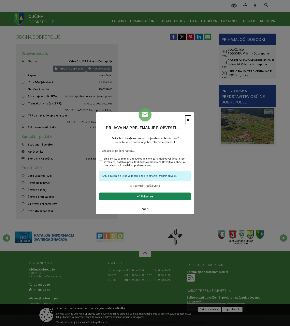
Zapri (145, 209)
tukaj (149, 165)
